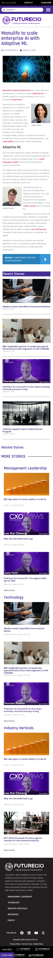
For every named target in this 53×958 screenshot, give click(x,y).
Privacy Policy (15, 944)
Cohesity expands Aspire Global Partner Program (23, 430)
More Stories (9, 590)
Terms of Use (27, 944)
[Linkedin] (29, 933)
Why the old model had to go (18, 538)
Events (11, 920)
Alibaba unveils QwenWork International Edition (26, 306)
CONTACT (28, 2)
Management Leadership (25, 468)
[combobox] (22, 10)
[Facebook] (22, 933)
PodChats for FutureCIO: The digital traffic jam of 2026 (25, 579)
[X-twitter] (43, 933)
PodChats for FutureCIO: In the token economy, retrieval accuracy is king (26, 388)
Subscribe (7, 955)
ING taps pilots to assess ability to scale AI (25, 499)
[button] (48, 9)
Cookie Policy (38, 944)
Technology (13, 597)
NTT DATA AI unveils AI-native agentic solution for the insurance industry (23, 839)
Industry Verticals (19, 728)
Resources (13, 914)
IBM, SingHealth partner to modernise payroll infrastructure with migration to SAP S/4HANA (26, 347)
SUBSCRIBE (46, 2)
